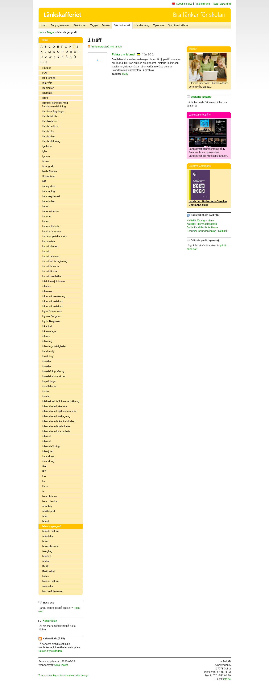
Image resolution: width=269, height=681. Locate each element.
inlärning (47, 341)
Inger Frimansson (52, 311)
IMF (44, 181)
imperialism (48, 201)
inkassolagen (49, 331)
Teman (106, 25)
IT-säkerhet (48, 571)
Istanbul (46, 556)
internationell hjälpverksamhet (59, 411)
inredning (47, 356)
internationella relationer (56, 426)
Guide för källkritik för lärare (202, 227)
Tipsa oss (158, 25)
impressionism (50, 211)
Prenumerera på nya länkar (106, 46)
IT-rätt (45, 566)
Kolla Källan (50, 620)
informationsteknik (52, 301)
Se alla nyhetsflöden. (50, 650)
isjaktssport (48, 511)
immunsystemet (51, 196)
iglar (44, 151)
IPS (44, 471)
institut (45, 391)
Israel (45, 541)
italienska (47, 586)
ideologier (48, 88)
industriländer (50, 271)
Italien (45, 576)
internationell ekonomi (54, 406)
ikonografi (47, 166)
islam (45, 516)
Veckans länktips (201, 96)
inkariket (47, 326)
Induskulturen (50, 246)
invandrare (48, 456)
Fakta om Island (123, 54)
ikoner (45, 161)
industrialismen (50, 256)
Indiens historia (50, 226)
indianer (46, 216)
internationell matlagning (56, 416)
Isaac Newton (50, 501)
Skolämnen (79, 25)
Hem (44, 25)
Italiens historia (50, 581)
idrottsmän (48, 131)
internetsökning (51, 446)
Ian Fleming (48, 77)
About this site (184, 3)
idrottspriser (48, 136)
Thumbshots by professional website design (63, 675)
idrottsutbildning (51, 141)
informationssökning (53, 296)
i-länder (46, 67)
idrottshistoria (49, 116)
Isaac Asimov (49, 496)
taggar (206, 86)
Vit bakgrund (202, 3)
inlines (46, 336)
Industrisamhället (52, 276)
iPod (44, 466)
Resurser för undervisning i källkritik (207, 231)
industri (46, 251)
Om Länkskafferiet (178, 25)
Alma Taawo (61, 665)
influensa (47, 291)
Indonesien (48, 241)
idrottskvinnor (49, 121)
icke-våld (47, 83)
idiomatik (47, 92)
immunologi (48, 191)
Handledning (141, 25)
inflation (46, 286)
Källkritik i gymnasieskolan (202, 223)
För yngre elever (60, 25)
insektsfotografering (53, 371)
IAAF (44, 72)
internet (46, 436)
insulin (46, 396)
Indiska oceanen (51, 231)
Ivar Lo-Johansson (52, 591)
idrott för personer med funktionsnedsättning (55, 104)
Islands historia (50, 531)
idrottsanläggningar (53, 111)
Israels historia (50, 546)
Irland (45, 486)
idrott (45, 97)
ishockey (47, 506)
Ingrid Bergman (51, 321)
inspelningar (49, 381)
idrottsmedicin (50, 126)
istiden (46, 561)
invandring (48, 461)
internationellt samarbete (56, 431)
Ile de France (49, 171)
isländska (47, 536)
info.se (227, 679)
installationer (49, 386)
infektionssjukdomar (53, 281)
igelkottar (47, 146)
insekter (46, 361)
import (45, 206)
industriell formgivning (54, 261)
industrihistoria (50, 266)
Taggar (94, 25)
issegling (47, 551)
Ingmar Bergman (51, 316)
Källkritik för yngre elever (201, 220)
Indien (45, 221)
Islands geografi (51, 526)
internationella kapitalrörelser (58, 421)
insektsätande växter (54, 376)
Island (45, 521)
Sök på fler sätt (122, 25)
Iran (44, 481)
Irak (44, 476)
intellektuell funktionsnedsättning (60, 401)
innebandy (48, 351)
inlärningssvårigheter (54, 346)
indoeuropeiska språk (54, 236)
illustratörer (48, 176)
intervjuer (47, 451)
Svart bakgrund (222, 3)
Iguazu (46, 156)
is (43, 491)
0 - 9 (44, 62)
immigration (48, 186)
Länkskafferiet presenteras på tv (207, 148)
